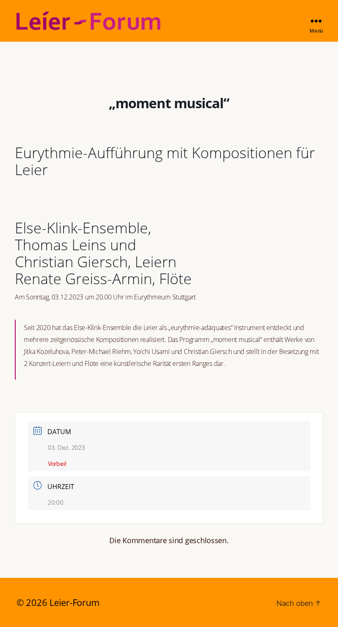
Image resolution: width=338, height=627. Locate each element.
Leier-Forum (74, 602)
